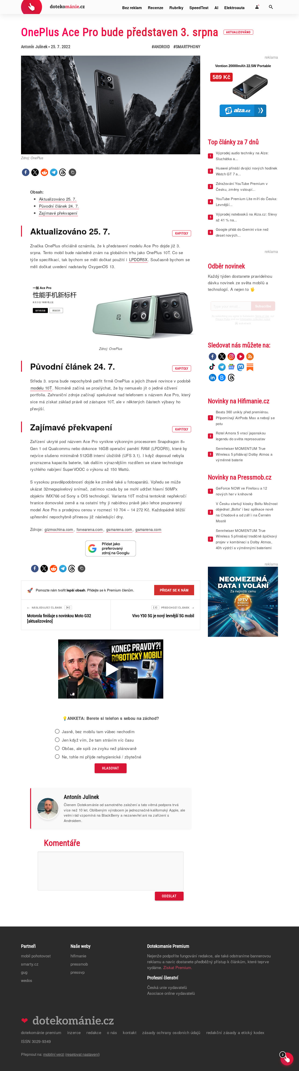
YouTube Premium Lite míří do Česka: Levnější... (246, 201)
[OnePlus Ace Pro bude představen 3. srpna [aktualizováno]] (72, 172)
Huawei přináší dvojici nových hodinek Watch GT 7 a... (247, 171)
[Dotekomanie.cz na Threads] (231, 377)
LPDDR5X (138, 259)
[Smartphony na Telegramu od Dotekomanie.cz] (222, 367)
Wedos (26, 980)
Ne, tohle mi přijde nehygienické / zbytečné (101, 756)
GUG (24, 972)
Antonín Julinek (34, 46)
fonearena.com (90, 529)
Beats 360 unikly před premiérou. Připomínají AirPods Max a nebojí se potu (245, 417)
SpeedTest (198, 7)
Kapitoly (181, 233)
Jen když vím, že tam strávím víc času (98, 740)
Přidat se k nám (174, 590)
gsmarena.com (119, 529)
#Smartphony (186, 46)
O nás (112, 1032)
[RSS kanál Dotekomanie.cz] (250, 356)
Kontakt (129, 1032)
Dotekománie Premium (41, 1032)
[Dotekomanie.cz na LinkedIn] (212, 377)
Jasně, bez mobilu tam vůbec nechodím (98, 731)
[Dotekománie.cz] (53, 7)
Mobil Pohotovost (36, 956)
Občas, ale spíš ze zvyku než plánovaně (99, 748)
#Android (161, 46)
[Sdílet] (25, 172)
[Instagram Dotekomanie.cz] (231, 356)
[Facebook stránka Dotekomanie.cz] (212, 356)
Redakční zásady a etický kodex (235, 1032)
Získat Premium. (177, 967)
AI (216, 7)
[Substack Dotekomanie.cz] (250, 367)
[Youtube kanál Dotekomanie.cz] (240, 356)
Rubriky (176, 7)
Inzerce (74, 1032)
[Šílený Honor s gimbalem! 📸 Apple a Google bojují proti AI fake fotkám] (110, 669)
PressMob (79, 964)
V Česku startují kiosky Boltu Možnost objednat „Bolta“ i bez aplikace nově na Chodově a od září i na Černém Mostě (247, 512)
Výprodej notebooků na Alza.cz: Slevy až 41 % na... (246, 217)
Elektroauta (234, 7)
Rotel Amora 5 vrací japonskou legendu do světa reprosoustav (241, 435)
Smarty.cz (30, 964)
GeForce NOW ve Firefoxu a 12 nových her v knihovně (241, 491)
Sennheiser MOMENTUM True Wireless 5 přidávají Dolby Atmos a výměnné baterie (244, 454)
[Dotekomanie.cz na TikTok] (212, 367)
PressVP (78, 972)
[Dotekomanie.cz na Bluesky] (222, 377)
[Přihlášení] (257, 7)
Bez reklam (132, 7)
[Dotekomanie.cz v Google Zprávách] (231, 367)
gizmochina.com (59, 529)
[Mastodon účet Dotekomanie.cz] (240, 367)
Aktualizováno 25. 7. (57, 199)
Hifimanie (78, 956)
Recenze (155, 7)
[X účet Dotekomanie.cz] (222, 356)
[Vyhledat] (271, 7)
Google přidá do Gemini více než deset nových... (242, 232)
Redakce (93, 1032)
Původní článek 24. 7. (59, 206)
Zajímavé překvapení (58, 213)
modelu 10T (41, 388)
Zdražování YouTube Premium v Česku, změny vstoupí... (242, 186)
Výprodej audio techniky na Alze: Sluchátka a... (242, 155)
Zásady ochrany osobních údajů (171, 1032)
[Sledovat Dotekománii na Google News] (111, 548)
